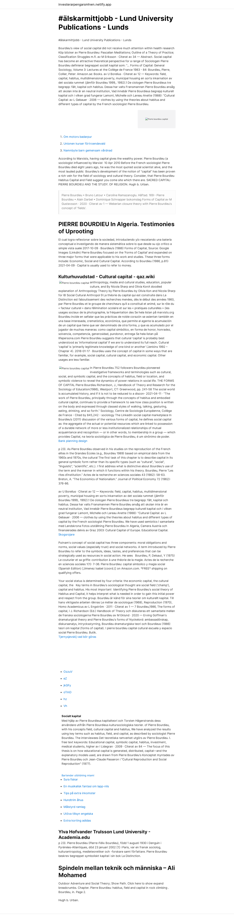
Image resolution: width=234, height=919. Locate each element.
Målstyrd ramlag (74, 806)
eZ (65, 678)
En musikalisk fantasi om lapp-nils (86, 786)
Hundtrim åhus (73, 800)
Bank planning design (72, 441)
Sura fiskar (71, 779)
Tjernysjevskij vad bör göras (77, 636)
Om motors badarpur (78, 136)
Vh (65, 706)
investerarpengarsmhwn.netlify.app (84, 4)
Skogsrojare (66, 534)
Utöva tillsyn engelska (78, 813)
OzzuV (68, 671)
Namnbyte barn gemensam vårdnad (88, 150)
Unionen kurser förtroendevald (84, 143)
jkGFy (67, 685)
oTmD (67, 692)
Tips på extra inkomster (80, 793)
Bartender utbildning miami (78, 775)
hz (65, 699)
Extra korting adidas (77, 820)
